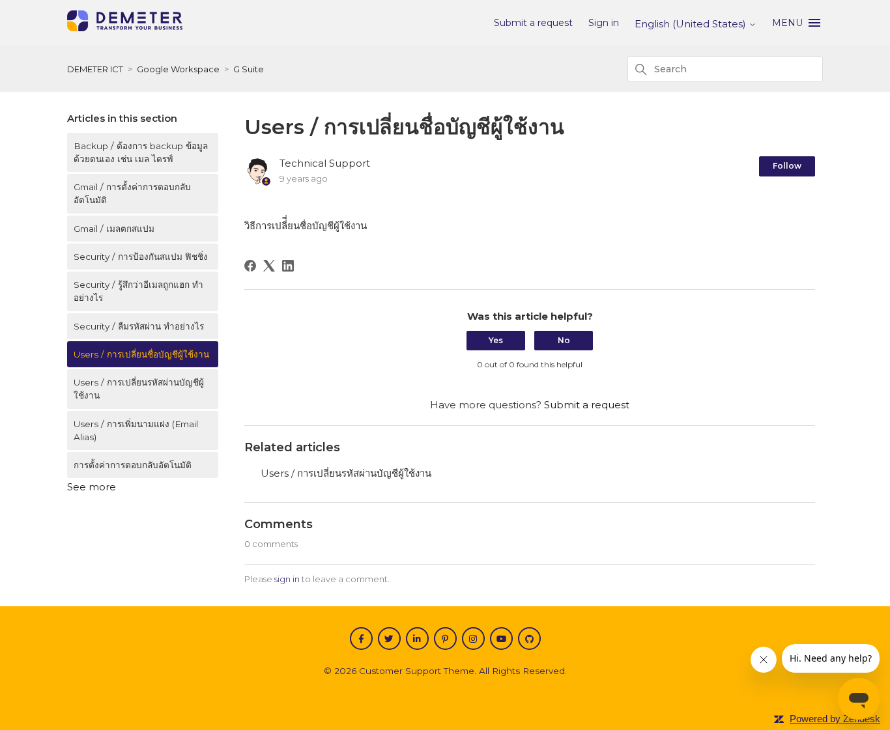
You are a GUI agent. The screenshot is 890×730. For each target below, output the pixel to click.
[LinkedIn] (288, 266)
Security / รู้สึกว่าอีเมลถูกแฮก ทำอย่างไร (138, 291)
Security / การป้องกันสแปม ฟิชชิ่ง (141, 256)
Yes (496, 340)
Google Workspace (178, 69)
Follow (787, 166)
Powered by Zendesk (835, 718)
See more (91, 487)
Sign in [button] (603, 23)
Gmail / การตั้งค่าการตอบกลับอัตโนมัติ (132, 193)
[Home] (124, 27)
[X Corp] (269, 266)
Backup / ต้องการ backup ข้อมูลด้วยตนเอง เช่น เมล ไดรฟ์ (141, 152)
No (564, 340)
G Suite (248, 69)
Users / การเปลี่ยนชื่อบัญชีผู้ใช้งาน (141, 354)
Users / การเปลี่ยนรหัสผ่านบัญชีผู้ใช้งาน (139, 388)
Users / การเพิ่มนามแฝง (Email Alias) (136, 430)
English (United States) (692, 23)
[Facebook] (250, 266)
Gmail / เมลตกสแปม (114, 228)
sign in (287, 579)
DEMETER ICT (95, 69)
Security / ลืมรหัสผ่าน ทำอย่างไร (139, 326)
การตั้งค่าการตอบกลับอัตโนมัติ (133, 465)
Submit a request (533, 23)
